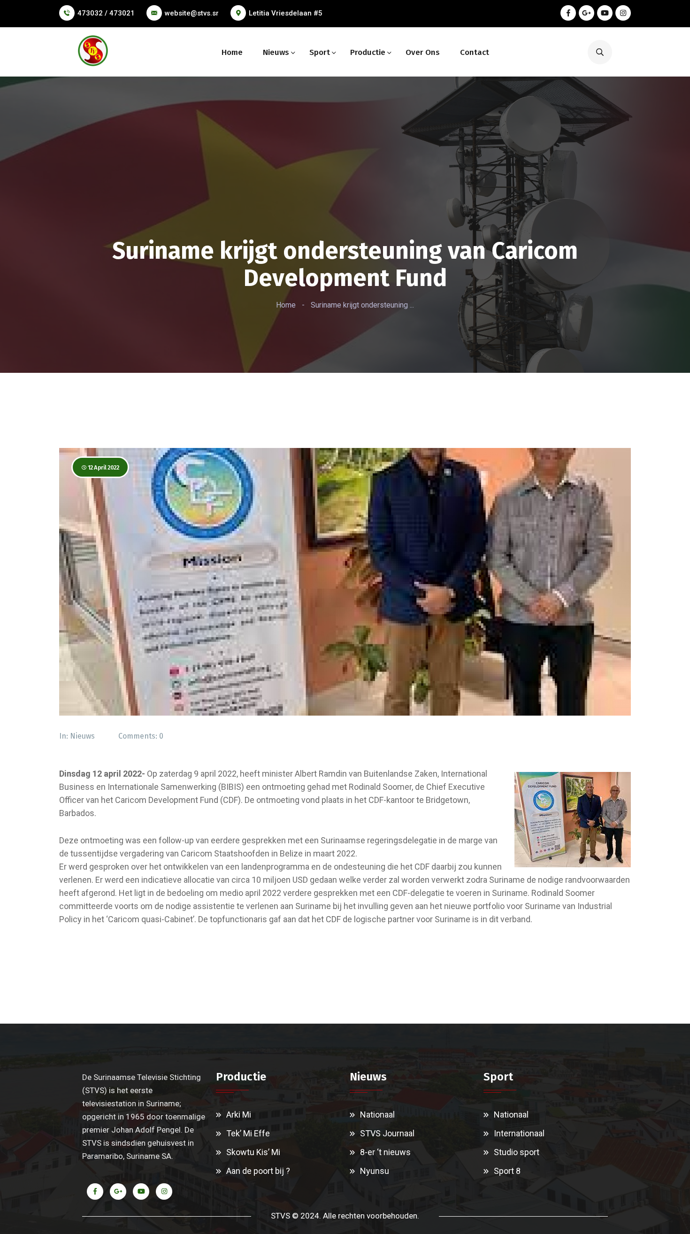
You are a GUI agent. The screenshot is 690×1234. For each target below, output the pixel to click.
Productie (367, 52)
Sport (319, 52)
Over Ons (423, 52)
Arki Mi (238, 1114)
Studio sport (516, 1152)
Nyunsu (374, 1171)
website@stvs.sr (192, 13)
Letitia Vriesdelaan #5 (285, 13)
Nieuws (276, 52)
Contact (474, 52)
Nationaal (377, 1114)
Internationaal (519, 1133)
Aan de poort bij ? (258, 1171)
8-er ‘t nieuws (385, 1152)
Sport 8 (507, 1171)
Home (232, 52)
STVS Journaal (387, 1133)
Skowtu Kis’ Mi (253, 1152)
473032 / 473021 (106, 13)
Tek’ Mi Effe (248, 1133)
